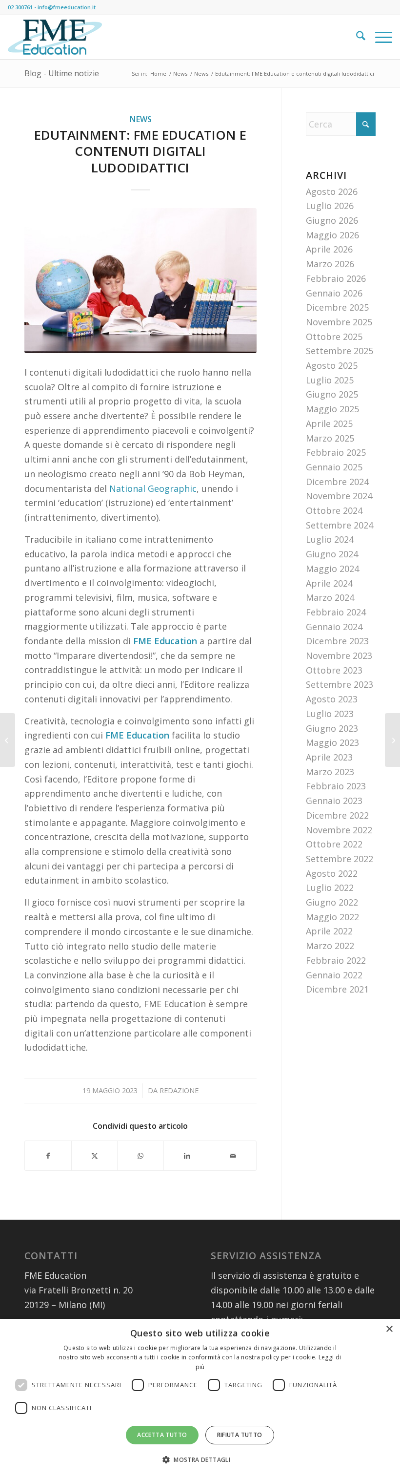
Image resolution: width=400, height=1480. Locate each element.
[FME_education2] (55, 37)
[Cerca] (355, 37)
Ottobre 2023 (334, 670)
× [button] (389, 1329)
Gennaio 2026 (334, 293)
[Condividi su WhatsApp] (140, 1156)
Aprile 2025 (329, 423)
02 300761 (20, 7)
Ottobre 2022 (334, 844)
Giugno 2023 (332, 728)
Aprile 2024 (329, 583)
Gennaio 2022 (334, 975)
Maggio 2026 (332, 235)
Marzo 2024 (330, 597)
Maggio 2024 (332, 568)
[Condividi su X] (95, 1156)
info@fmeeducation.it (67, 7)
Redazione (179, 1090)
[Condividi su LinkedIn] (187, 1156)
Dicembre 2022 (337, 815)
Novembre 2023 (339, 655)
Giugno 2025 (332, 394)
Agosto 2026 (332, 191)
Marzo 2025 (330, 438)
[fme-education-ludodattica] (140, 280)
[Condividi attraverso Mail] (233, 1156)
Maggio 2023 (332, 742)
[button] (200, 1460)
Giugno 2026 (332, 220)
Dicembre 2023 (337, 641)
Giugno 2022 (332, 902)
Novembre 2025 (339, 322)
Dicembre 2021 (337, 989)
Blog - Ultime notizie (61, 73)
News (140, 119)
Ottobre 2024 (334, 510)
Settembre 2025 (339, 351)
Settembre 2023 (339, 684)
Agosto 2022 (332, 873)
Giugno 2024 (332, 554)
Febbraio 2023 (336, 786)
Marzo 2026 (330, 264)
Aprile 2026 (329, 249)
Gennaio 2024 (334, 627)
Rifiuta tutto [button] (239, 1435)
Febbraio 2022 (336, 960)
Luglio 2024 (330, 539)
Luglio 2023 (330, 713)
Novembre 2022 (339, 830)
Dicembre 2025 (337, 307)
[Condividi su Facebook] (48, 1156)
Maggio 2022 (332, 917)
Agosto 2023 (332, 699)
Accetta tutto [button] (162, 1435)
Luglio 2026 (330, 205)
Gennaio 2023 (334, 800)
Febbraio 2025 (336, 452)
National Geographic (153, 488)
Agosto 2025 (332, 365)
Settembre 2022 (339, 859)
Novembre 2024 (339, 496)
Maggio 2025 (332, 409)
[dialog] (200, 1399)
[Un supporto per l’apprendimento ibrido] (7, 740)
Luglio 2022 (330, 887)
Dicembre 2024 (337, 481)
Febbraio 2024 (336, 612)
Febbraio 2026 (336, 278)
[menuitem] (355, 37)
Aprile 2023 (329, 757)
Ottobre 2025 (334, 336)
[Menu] (378, 37)
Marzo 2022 (330, 945)
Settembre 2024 (339, 525)
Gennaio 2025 (334, 467)
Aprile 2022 (329, 931)
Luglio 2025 (330, 380)
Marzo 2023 (330, 772)
